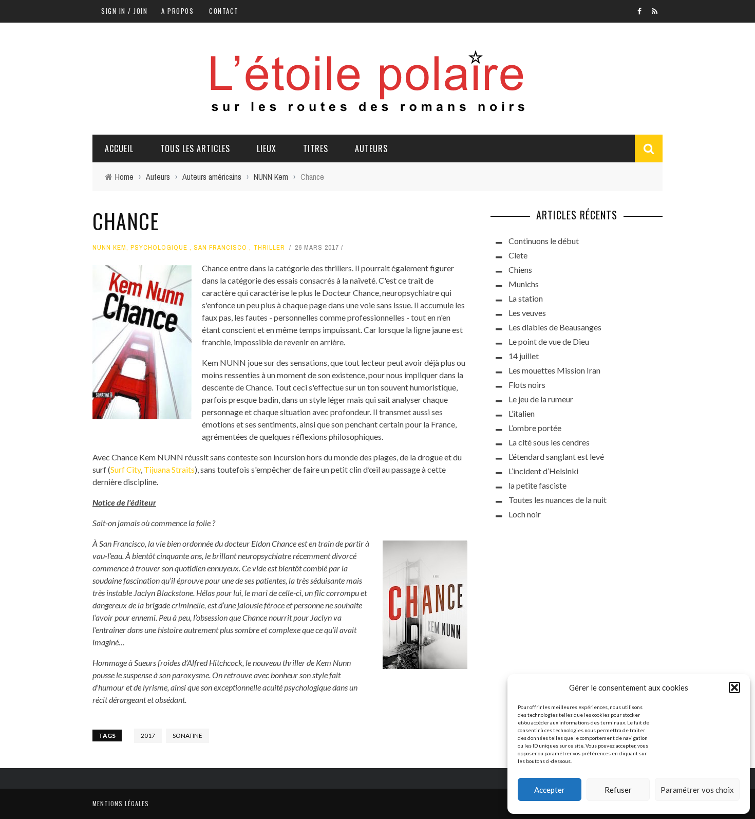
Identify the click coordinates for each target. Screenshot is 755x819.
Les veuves (527, 313)
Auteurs (371, 148)
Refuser (618, 789)
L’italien (521, 413)
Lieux (266, 148)
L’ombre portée (534, 428)
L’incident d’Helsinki (543, 471)
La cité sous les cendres (549, 442)
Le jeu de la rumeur (540, 399)
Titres (315, 148)
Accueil (119, 148)
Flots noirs (526, 384)
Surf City (125, 469)
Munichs (523, 284)
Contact (224, 11)
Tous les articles (195, 148)
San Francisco (220, 247)
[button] (734, 687)
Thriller (269, 247)
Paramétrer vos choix (697, 789)
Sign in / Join (124, 11)
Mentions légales (120, 803)
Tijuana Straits (169, 469)
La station (525, 298)
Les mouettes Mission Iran (554, 370)
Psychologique (158, 247)
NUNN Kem (109, 247)
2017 (148, 735)
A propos (177, 11)
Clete (517, 255)
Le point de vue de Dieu (548, 341)
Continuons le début (543, 241)
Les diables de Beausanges (554, 327)
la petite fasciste (537, 485)
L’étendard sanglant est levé (556, 456)
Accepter (549, 789)
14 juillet (523, 356)
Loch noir (524, 514)
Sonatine (187, 735)
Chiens (520, 269)
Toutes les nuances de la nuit (557, 500)
